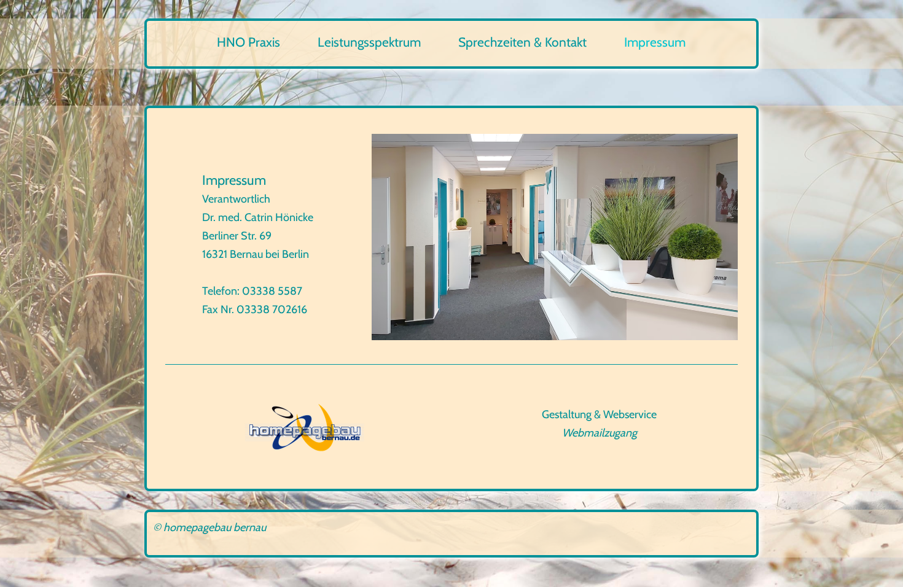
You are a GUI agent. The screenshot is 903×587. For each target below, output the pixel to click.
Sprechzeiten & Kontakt (522, 42)
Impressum (655, 42)
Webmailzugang (599, 433)
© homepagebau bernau (209, 527)
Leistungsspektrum (369, 42)
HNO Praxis (248, 42)
